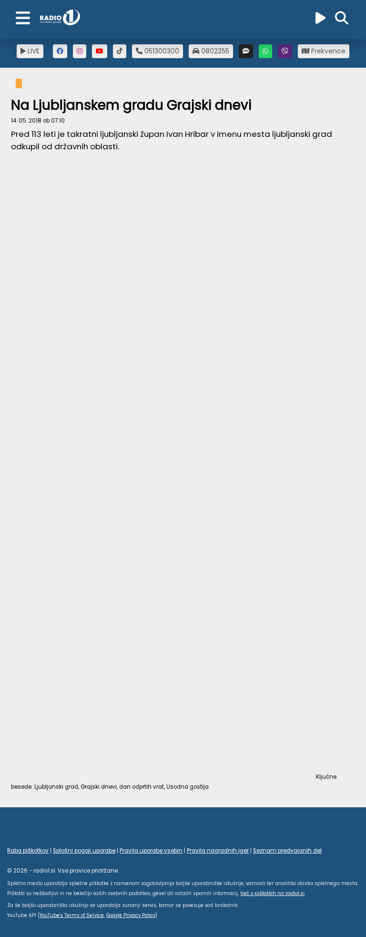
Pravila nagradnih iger (218, 851)
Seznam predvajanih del (287, 851)
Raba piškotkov (28, 851)
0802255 (214, 51)
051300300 (160, 51)
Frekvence (327, 51)
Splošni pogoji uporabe (84, 851)
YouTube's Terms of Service (72, 915)
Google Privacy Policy (130, 915)
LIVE (33, 51)
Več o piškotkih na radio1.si (272, 893)
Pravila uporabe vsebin (151, 851)
